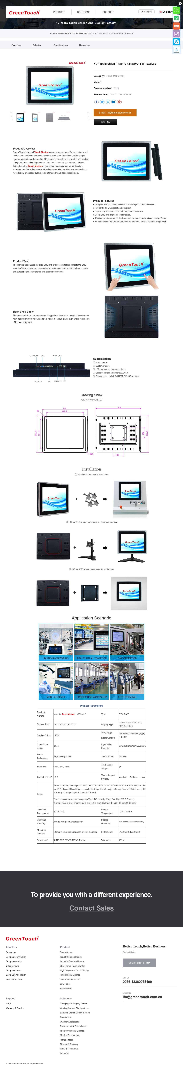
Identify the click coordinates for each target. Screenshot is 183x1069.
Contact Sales (91, 907)
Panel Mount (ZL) (81, 33)
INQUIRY (105, 122)
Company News (13, 970)
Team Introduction (14, 979)
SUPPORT (108, 12)
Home (53, 33)
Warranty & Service (15, 1008)
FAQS (8, 1003)
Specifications (60, 45)
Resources (84, 45)
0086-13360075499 (137, 981)
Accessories (66, 988)
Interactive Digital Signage (72, 1030)
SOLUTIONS (83, 12)
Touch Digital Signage (70, 974)
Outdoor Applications (69, 1021)
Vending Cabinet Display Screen (75, 1008)
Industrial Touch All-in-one (72, 961)
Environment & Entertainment (73, 1026)
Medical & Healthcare (70, 1035)
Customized (65, 1016)
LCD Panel (65, 983)
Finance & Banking (69, 1044)
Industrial (64, 1053)
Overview (16, 45)
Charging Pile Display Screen (73, 1003)
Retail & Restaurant (69, 1048)
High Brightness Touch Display (74, 970)
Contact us (11, 952)
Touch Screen (66, 952)
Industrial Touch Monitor (71, 956)
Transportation (66, 1039)
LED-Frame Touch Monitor (72, 965)
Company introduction (16, 974)
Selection (37, 45)
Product (64, 33)
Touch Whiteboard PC (70, 979)
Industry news (12, 965)
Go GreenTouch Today (139, 962)
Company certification (16, 956)
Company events (14, 961)
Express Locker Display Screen (75, 1012)
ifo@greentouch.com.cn (142, 996)
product (59, 12)
